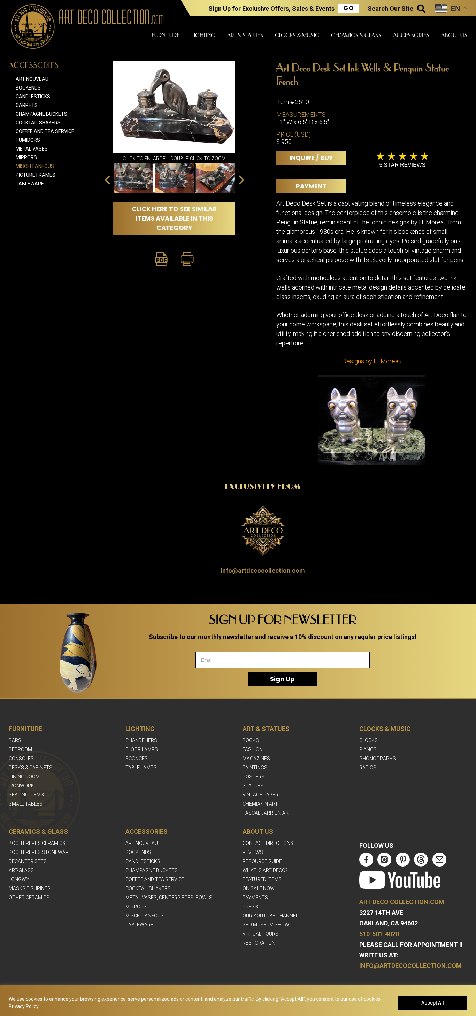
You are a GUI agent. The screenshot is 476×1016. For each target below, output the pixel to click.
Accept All (432, 1003)
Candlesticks (33, 96)
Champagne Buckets (41, 114)
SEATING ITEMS (26, 795)
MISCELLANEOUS (144, 915)
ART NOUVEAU (141, 843)
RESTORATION (259, 943)
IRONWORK (21, 785)
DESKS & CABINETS (30, 767)
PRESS (250, 906)
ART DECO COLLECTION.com (401, 902)
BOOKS (251, 740)
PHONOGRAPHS (377, 758)
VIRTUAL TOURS (260, 934)
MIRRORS (136, 906)
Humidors (28, 140)
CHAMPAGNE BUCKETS (151, 870)
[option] (134, 178)
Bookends (28, 88)
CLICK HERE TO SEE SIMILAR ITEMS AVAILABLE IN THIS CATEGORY (174, 218)
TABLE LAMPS (141, 767)
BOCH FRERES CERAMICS (37, 843)
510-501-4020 (379, 934)
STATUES (253, 785)
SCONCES (136, 758)
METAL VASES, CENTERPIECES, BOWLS (168, 897)
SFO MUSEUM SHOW (266, 925)
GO (348, 8)
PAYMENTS (255, 897)
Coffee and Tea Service (45, 131)
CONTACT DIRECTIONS (268, 843)
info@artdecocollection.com (263, 570)
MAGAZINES (256, 758)
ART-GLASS (21, 870)
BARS (15, 740)
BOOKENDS (138, 852)
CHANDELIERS (141, 740)
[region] (238, 1000)
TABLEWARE (139, 925)
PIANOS (368, 749)
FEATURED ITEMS (262, 879)
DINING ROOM (24, 776)
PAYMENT (311, 186)
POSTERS (253, 776)
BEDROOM (20, 749)
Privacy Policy (24, 1006)
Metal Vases (32, 149)
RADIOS (367, 767)
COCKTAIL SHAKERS (148, 888)
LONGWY (19, 879)
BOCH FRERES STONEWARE (40, 852)
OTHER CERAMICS (29, 897)
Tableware (30, 183)
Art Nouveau (32, 79)
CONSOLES (21, 758)
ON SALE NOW (259, 888)
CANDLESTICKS (142, 861)
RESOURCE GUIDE (262, 861)
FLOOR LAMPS (141, 749)
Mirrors (26, 157)
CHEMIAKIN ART (260, 804)
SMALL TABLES (26, 804)
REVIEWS (253, 852)
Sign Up (282, 679)
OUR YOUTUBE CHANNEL (270, 915)
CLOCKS (368, 740)
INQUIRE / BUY (311, 157)
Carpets (27, 105)
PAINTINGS (255, 767)
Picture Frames (35, 175)
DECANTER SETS (28, 861)
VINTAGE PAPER (260, 795)
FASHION (253, 749)
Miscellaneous (35, 166)
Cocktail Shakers (38, 122)
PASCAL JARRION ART (267, 813)
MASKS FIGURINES (30, 888)
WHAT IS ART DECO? (265, 870)
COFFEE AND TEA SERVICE (154, 879)
